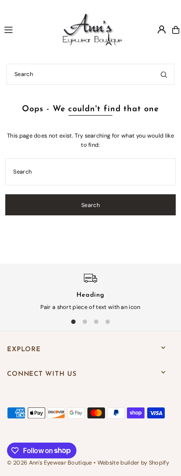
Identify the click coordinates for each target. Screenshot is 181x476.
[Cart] (175, 30)
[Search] (163, 74)
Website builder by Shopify (133, 462)
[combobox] (90, 74)
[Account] (162, 29)
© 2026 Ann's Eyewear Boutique (49, 462)
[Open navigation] (23, 29)
